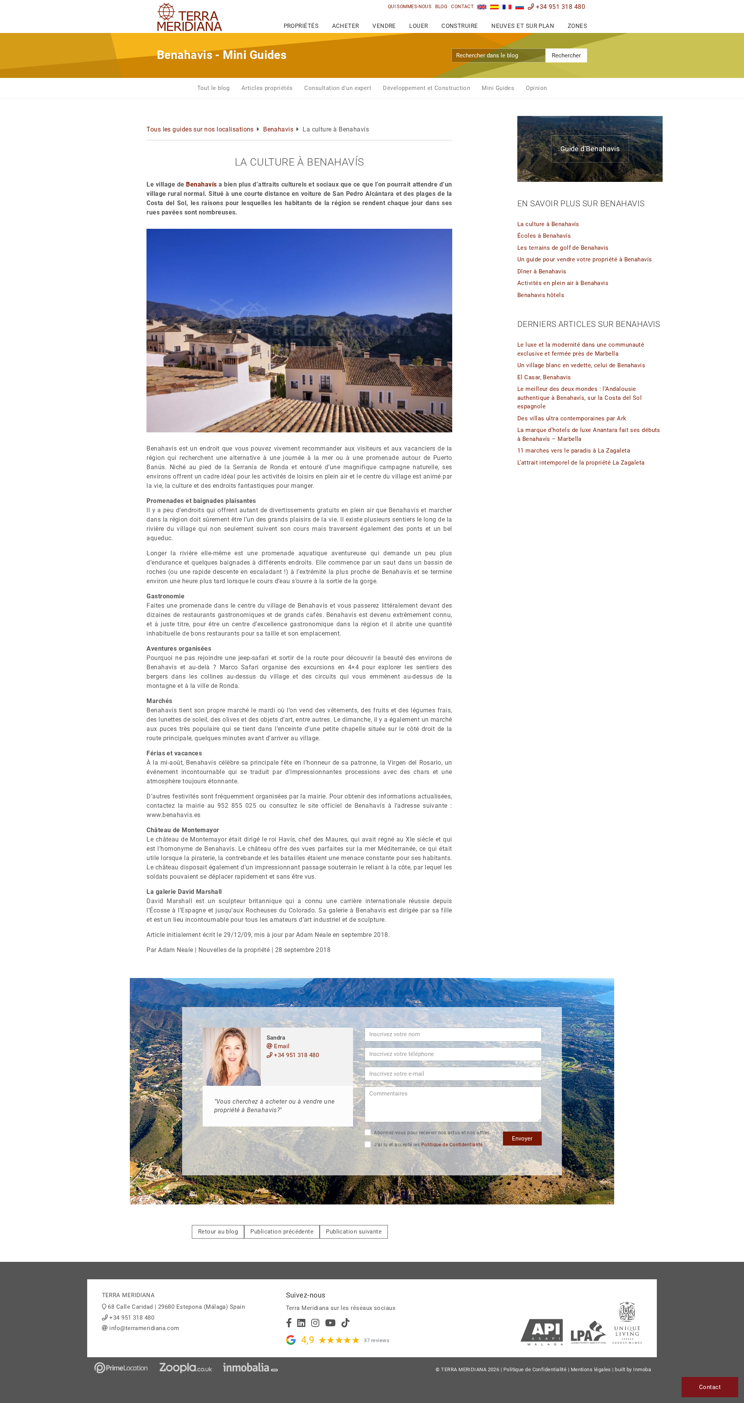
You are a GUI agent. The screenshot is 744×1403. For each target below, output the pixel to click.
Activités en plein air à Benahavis (562, 283)
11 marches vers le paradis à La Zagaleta (573, 450)
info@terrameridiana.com (144, 1328)
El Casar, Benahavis (544, 377)
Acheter (345, 25)
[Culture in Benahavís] (481, 6)
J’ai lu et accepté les (427, 1144)
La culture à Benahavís (548, 224)
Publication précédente (281, 1231)
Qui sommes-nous (410, 6)
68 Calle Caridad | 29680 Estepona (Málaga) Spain (176, 1306)
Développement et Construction (426, 88)
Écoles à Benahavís (544, 235)
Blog (441, 6)
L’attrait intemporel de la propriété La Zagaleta (581, 462)
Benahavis (278, 129)
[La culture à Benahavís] (507, 6)
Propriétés (301, 25)
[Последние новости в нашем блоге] (519, 6)
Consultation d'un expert (337, 88)
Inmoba (642, 1369)
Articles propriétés (267, 88)
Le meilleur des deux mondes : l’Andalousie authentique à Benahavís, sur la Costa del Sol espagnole (579, 397)
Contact (462, 6)
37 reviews (376, 1340)
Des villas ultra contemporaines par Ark (572, 418)
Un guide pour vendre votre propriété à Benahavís (584, 259)
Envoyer (522, 1138)
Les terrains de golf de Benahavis (563, 247)
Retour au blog (218, 1231)
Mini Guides (498, 88)
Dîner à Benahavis (542, 271)
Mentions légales (591, 1369)
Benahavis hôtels (540, 295)
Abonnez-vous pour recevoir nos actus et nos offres (431, 1132)
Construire (459, 25)
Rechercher (566, 55)
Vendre (384, 25)
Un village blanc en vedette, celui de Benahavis (581, 365)
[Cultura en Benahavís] (494, 6)
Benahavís (201, 184)
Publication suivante (354, 1231)
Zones (577, 25)
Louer (418, 25)
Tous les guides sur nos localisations (200, 129)
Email (281, 1046)
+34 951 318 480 (559, 6)
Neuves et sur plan (522, 25)
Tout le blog (213, 88)
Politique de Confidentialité (452, 1144)
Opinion (536, 88)
